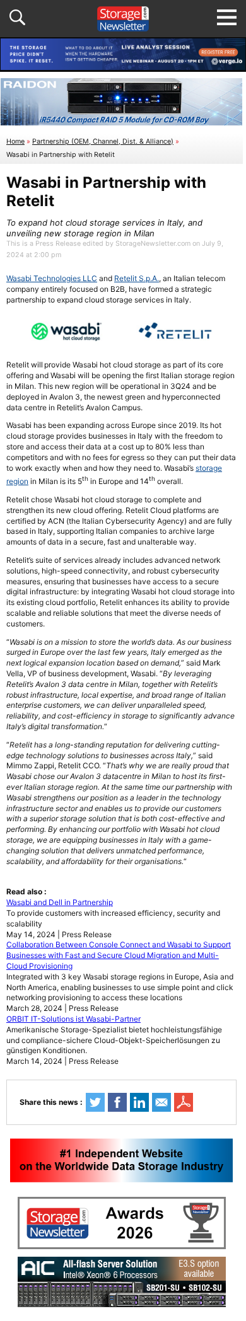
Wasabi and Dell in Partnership (59, 902)
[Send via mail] (161, 1102)
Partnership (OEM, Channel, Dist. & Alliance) (102, 141)
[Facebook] (117, 1102)
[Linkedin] (139, 1102)
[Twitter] (95, 1102)
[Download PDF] (183, 1102)
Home (15, 141)
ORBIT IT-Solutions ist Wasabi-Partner (73, 1019)
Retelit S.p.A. (136, 278)
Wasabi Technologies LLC (51, 278)
